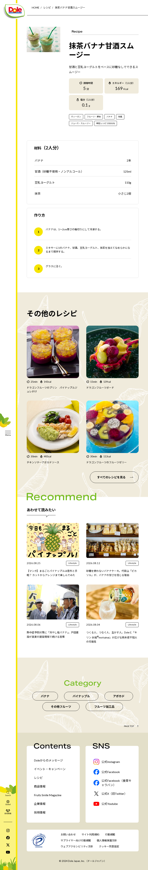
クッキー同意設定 (109, 846)
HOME (35, 7)
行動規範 (110, 834)
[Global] (8, 802)
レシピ (47, 7)
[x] (8, 845)
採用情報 (39, 812)
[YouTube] (8, 852)
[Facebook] (8, 838)
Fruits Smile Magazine (47, 795)
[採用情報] (8, 811)
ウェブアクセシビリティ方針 (77, 846)
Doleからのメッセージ (48, 760)
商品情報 (39, 786)
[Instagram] (8, 830)
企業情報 (39, 803)
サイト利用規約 (90, 834)
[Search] (8, 793)
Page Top (129, 726)
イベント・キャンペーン (50, 769)
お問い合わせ (68, 834)
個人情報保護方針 (107, 840)
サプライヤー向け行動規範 (76, 840)
